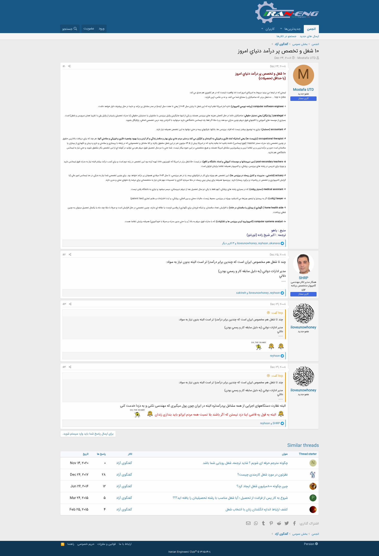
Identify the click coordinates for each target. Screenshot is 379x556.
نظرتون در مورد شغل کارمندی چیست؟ (263, 475)
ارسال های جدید (309, 36)
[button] (281, 29)
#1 (64, 66)
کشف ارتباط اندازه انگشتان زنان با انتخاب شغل (257, 509)
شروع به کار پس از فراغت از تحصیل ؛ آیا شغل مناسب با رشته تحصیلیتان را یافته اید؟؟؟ (230, 498)
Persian (309, 544)
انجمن (311, 29)
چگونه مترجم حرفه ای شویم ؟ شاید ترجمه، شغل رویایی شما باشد (245, 463)
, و (258, 293)
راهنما (70, 544)
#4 (64, 367)
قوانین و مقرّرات (106, 544)
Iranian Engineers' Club (189, 552)
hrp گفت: (277, 313)
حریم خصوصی (85, 544)
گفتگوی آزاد (124, 463)
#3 (64, 304)
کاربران (270, 29)
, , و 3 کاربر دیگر (251, 243)
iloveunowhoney (303, 327)
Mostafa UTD (306, 58)
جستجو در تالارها (286, 36)
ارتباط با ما (125, 544)
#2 (64, 255)
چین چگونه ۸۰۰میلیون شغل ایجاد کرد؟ (262, 486)
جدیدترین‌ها (292, 29)
